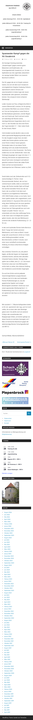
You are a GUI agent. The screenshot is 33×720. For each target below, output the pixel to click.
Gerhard (18, 59)
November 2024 (9, 558)
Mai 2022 (7, 627)
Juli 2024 (6, 567)
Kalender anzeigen (7, 473)
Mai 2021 (6, 655)
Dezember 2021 (8, 639)
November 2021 (8, 641)
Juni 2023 (7, 597)
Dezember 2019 (8, 694)
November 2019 (9, 696)
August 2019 (7, 703)
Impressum (7, 421)
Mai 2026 (7, 517)
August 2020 (8, 675)
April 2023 (7, 602)
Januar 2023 (7, 609)
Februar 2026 (8, 524)
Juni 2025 (7, 542)
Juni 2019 (7, 707)
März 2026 (7, 521)
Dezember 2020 (9, 666)
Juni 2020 (7, 680)
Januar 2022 (7, 636)
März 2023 (7, 604)
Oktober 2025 (8, 533)
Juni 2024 (7, 570)
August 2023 (8, 593)
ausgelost (27, 352)
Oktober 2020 (8, 671)
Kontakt (6, 423)
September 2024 (9, 563)
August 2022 (8, 620)
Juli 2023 (6, 595)
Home (25, 59)
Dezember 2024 (9, 556)
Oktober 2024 (8, 560)
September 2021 (9, 645)
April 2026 (7, 519)
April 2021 (7, 657)
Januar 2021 (7, 664)
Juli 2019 (6, 705)
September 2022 (9, 618)
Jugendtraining (12, 454)
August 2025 (8, 538)
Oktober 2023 (8, 588)
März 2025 (7, 549)
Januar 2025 (7, 554)
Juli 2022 (6, 622)
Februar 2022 (8, 634)
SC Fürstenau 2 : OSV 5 (15, 464)
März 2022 (7, 632)
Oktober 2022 (8, 616)
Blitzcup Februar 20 (8, 342)
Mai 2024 (7, 572)
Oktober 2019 (8, 698)
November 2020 (9, 668)
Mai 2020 (7, 682)
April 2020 (7, 685)
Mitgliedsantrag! (7, 434)
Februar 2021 (8, 662)
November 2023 (9, 586)
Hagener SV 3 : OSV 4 (14, 459)
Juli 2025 (6, 540)
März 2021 (7, 659)
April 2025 (7, 547)
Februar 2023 (8, 606)
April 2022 (7, 629)
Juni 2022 (7, 625)
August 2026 (8, 512)
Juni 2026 (7, 514)
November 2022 (9, 613)
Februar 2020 (8, 689)
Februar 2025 (8, 551)
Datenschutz (8, 418)
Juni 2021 (6, 652)
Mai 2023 (7, 599)
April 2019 (7, 712)
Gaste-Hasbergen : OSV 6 (15, 469)
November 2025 (9, 531)
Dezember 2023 (9, 583)
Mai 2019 (7, 710)
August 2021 (7, 648)
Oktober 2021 (8, 643)
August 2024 (8, 565)
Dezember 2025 (9, 528)
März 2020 (7, 687)
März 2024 (7, 577)
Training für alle (12, 449)
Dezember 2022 (9, 611)
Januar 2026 (7, 526)
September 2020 (9, 673)
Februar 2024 (8, 579)
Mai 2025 (7, 544)
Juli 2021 (6, 650)
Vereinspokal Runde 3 (23, 342)
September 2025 (9, 535)
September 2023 (9, 590)
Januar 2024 (7, 581)
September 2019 (9, 701)
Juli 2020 (6, 678)
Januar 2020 (7, 691)
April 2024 (7, 574)
